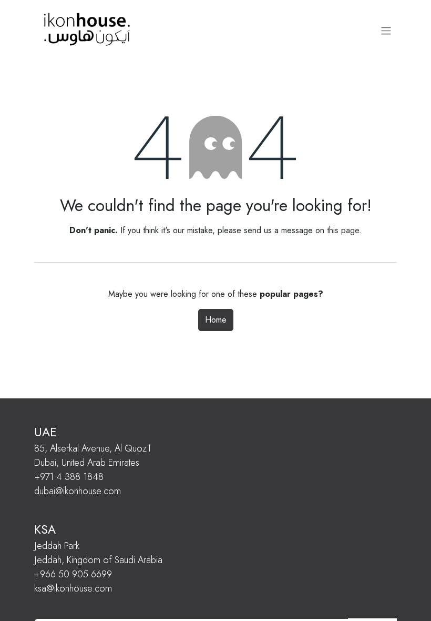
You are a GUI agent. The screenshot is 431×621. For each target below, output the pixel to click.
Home (216, 320)
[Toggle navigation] (386, 30)
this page (343, 230)
